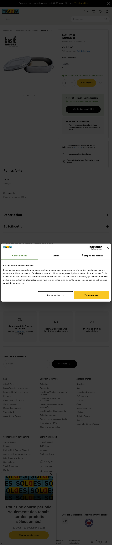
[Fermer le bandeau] (108, 248)
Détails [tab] (56, 255)
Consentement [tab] (19, 255)
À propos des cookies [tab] (92, 255)
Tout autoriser (91, 295)
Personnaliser (54, 295)
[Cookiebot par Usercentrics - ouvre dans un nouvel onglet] (89, 248)
